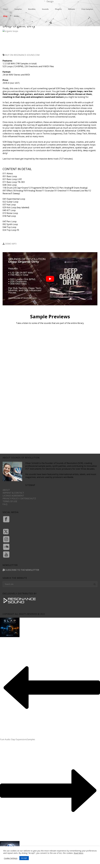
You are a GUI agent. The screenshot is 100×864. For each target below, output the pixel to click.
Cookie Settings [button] (10, 858)
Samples (18, 9)
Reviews (71, 9)
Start (5, 9)
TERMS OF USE (10, 501)
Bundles (31, 9)
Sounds (45, 9)
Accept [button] (24, 858)
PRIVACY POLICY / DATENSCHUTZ (19, 498)
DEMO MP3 (10, 243)
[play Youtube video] (50, 278)
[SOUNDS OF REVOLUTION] (50, 3)
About (16, 16)
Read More (78, 853)
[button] (9, 43)
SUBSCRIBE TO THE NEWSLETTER (22, 570)
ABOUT (6, 490)
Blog (5, 16)
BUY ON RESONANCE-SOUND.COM (22, 55)
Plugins (58, 9)
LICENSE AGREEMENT (13, 495)
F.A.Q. (5, 504)
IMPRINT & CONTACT (13, 492)
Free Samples (87, 9)
